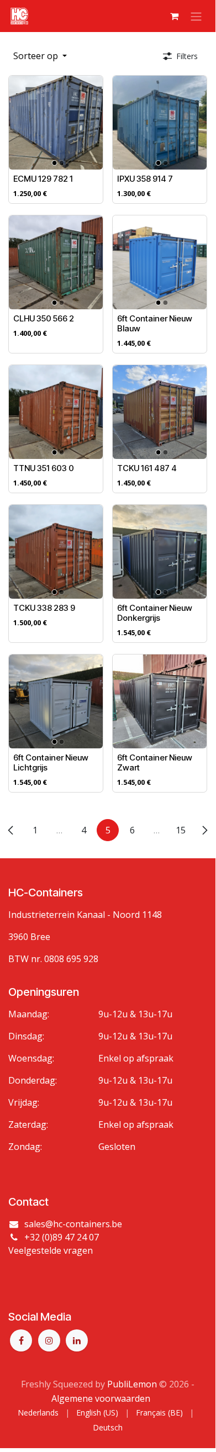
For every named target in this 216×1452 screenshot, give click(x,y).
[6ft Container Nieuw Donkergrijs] (160, 552)
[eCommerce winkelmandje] (174, 16)
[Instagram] (49, 1340)
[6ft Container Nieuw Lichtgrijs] (56, 701)
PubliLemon (132, 1384)
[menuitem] (38, 1412)
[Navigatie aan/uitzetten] (196, 16)
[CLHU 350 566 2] (56, 262)
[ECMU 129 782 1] (56, 123)
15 (181, 830)
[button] (40, 55)
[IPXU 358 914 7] (160, 123)
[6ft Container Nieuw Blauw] (160, 262)
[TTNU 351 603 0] (56, 412)
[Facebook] (21, 1340)
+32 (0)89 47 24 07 (61, 1237)
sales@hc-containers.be (73, 1224)
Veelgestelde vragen (50, 1250)
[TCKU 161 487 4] (160, 412)
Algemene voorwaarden (100, 1398)
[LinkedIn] (77, 1340)
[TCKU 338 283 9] (56, 552)
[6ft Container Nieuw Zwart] (160, 701)
